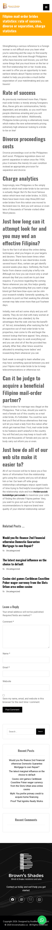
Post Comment (12, 710)
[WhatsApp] (39, 900)
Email (6, 667)
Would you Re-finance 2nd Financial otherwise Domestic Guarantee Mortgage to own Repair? (27, 764)
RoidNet (34, 921)
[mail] (30, 900)
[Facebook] (13, 900)
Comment (8, 621)
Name (6, 653)
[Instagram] (21, 900)
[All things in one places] (11, 6)
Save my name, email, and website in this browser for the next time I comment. (23, 700)
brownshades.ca (20, 925)
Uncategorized (13, 550)
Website (7, 681)
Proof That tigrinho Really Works (26, 801)
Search (40, 731)
